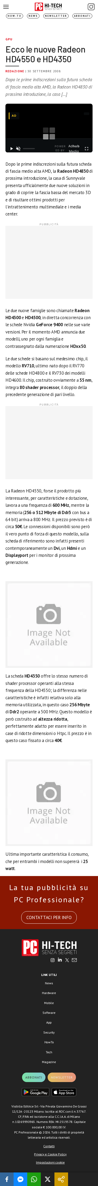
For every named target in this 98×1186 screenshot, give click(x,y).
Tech (49, 1052)
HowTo (49, 1042)
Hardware (49, 993)
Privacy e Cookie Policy (50, 1154)
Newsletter (56, 15)
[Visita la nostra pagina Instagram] (53, 960)
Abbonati (82, 15)
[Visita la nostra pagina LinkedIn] (59, 960)
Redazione (14, 71)
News (33, 15)
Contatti (48, 1146)
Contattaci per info (48, 917)
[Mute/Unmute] (18, 148)
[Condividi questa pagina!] (61, 1179)
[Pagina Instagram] (91, 7)
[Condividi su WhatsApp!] (34, 1179)
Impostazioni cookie (50, 1162)
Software (48, 1013)
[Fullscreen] (86, 148)
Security (49, 1032)
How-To (15, 15)
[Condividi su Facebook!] (7, 1179)
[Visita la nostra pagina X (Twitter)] (67, 960)
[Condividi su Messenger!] (20, 1179)
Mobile (49, 1003)
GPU (9, 39)
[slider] (29, 148)
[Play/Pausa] (11, 148)
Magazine (49, 1062)
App (49, 1022)
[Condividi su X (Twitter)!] (47, 1179)
